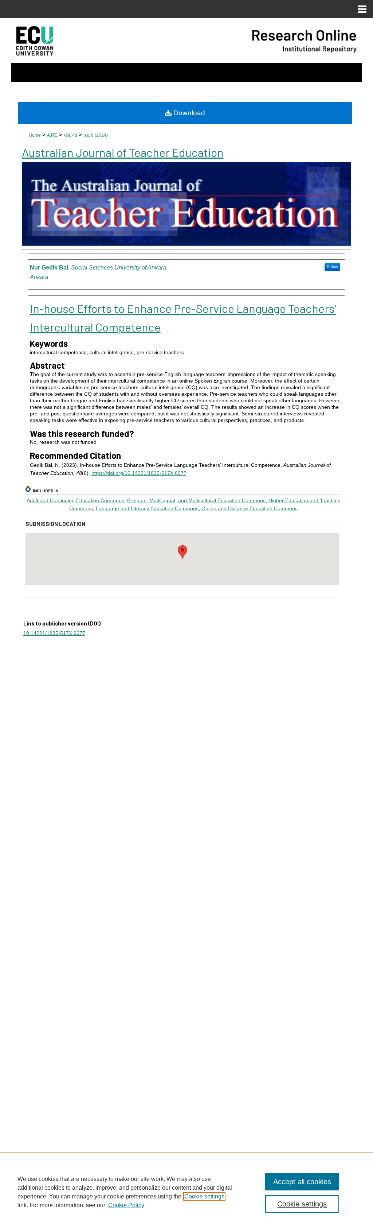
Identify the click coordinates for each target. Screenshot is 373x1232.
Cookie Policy (126, 1205)
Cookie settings (204, 1196)
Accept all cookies (302, 1182)
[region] (186, 1192)
